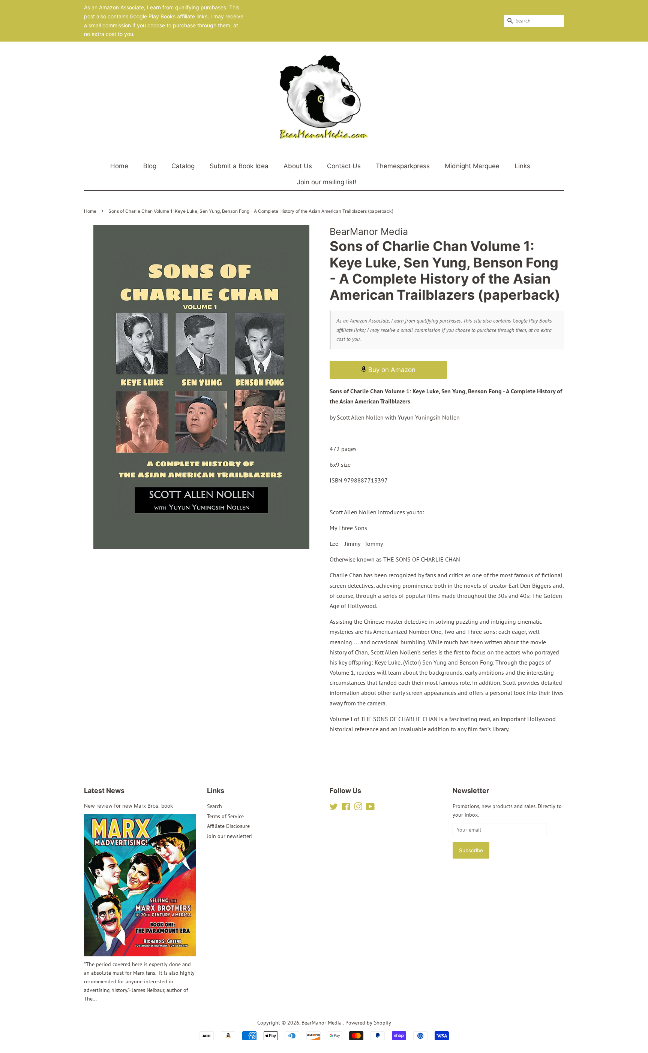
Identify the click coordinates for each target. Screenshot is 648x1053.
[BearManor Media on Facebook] (346, 808)
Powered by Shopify (368, 1022)
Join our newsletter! (229, 836)
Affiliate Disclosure (228, 826)
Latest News (104, 791)
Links (522, 166)
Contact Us (344, 166)
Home (119, 166)
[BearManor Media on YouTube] (370, 808)
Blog (149, 166)
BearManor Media (322, 1022)
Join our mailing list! (327, 182)
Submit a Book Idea (239, 166)
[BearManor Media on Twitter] (334, 808)
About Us (298, 166)
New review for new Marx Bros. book (128, 806)
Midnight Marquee (472, 166)
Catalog (183, 166)
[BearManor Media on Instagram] (358, 808)
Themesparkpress (403, 166)
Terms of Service (225, 816)
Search (214, 806)
